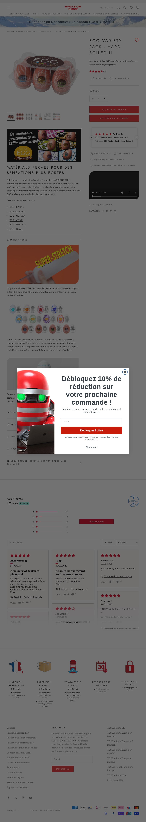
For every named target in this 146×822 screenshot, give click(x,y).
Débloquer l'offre (91, 430)
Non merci (91, 447)
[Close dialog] (124, 372)
